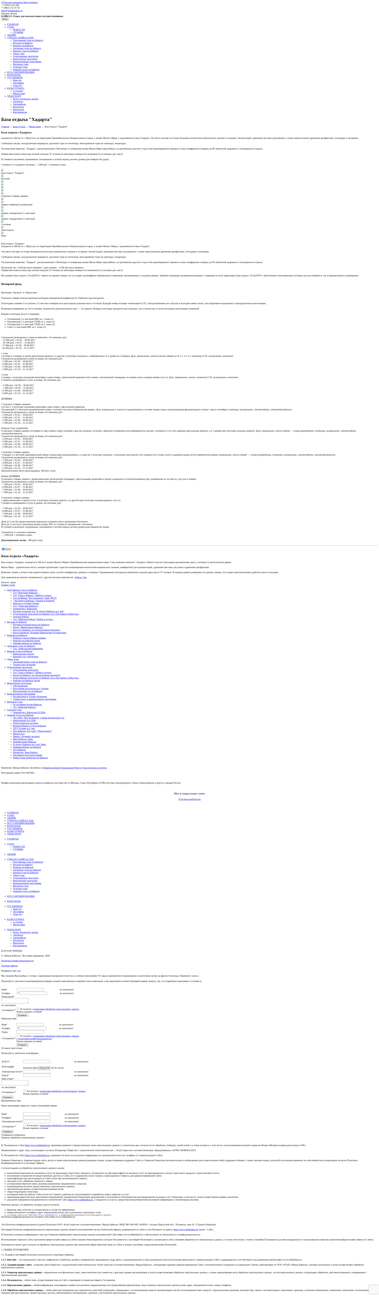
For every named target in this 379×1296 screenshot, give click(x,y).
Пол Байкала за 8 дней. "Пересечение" (32, 731)
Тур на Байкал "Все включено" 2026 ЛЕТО (35, 598)
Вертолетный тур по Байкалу (28, 691)
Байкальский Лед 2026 (24, 720)
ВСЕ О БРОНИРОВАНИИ (20, 72)
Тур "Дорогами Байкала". (26, 606)
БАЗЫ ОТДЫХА (15, 88)
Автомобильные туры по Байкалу (30, 662)
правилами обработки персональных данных (56, 1009)
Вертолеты (18, 109)
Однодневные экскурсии (25, 56)
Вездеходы (18, 107)
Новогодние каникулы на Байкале (30, 757)
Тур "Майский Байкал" (24, 707)
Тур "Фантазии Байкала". (26, 592)
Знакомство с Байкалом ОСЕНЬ (29, 712)
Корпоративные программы (27, 61)
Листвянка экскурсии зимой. (27, 755)
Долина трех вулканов (24, 664)
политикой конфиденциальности (35, 1038)
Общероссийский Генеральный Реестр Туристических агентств (74, 768)
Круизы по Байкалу (23, 43)
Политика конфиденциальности (17, 960)
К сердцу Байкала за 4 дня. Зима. (29, 744)
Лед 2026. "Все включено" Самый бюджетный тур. (39, 718)
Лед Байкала (19, 749)
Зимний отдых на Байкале (26, 69)
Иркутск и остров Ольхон (26, 603)
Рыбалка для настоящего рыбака (29, 638)
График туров (8, 585)
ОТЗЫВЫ (18, 32)
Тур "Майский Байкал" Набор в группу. (33, 619)
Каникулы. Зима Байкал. (25, 752)
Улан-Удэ (17, 85)
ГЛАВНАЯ (13, 24)
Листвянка (18, 83)
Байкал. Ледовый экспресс (26, 736)
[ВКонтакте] (3, 549)
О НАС (11, 27)
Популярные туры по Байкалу (28, 40)
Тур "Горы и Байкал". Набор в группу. (32, 595)
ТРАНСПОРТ (14, 96)
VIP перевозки (20, 686)
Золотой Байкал (21, 616)
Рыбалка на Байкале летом (26, 640)
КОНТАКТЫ (14, 75)
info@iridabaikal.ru (11, 10)
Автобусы (18, 101)
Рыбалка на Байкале (23, 45)
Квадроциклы (20, 112)
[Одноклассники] (9, 549)
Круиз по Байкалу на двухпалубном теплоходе (36, 630)
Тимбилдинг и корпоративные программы (34, 699)
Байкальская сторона (23, 654)
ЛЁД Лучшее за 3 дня (24, 728)
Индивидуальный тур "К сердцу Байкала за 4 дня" (38, 611)
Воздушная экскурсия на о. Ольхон (31, 688)
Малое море (19, 93)
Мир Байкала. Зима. (23, 739)
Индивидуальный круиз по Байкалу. (31, 624)
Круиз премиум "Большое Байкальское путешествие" (40, 632)
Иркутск (17, 80)
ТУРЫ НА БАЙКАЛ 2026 (20, 37)
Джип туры (19, 53)
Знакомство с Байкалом (25, 608)
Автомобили (19, 104)
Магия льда (19, 734)
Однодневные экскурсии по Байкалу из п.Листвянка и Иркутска (46, 614)
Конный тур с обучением (25, 656)
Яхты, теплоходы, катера (25, 99)
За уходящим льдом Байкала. (27, 704)
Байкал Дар (81, 577)
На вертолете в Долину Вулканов (30, 696)
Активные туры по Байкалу (27, 48)
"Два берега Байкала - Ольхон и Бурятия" (34, 600)
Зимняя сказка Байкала (24, 741)
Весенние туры (20, 64)
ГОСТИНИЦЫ (15, 77)
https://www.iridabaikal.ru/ (37, 1145)
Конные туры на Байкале (25, 51)
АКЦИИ (11, 35)
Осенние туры (20, 67)
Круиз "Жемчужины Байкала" (28, 627)
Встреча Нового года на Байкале (29, 726)
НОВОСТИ (19, 29)
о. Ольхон (18, 91)
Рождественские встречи (25, 723)
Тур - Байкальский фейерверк (28, 648)
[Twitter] (6, 549)
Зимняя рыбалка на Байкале (27, 643)
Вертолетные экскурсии (25, 59)
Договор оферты (9, 965)
